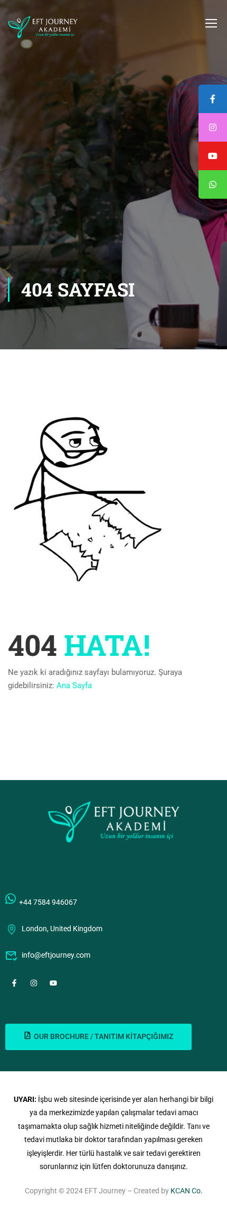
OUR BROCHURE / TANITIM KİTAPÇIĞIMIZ (103, 1036)
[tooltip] (212, 184)
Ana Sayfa (74, 685)
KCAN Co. (187, 1190)
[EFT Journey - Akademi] (43, 27)
